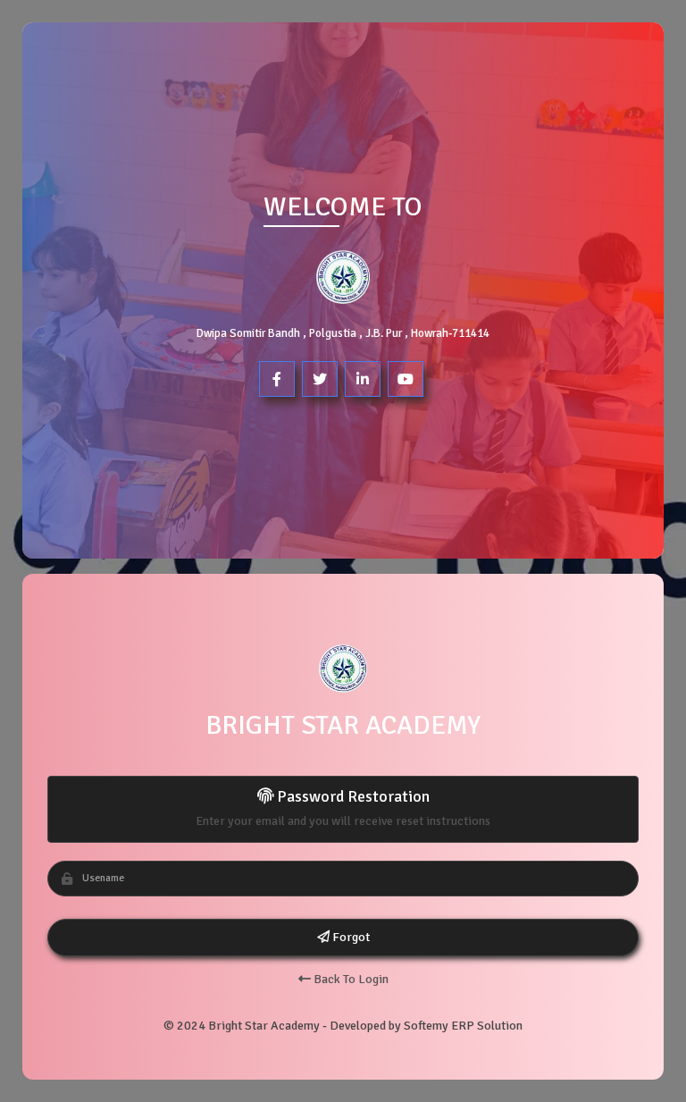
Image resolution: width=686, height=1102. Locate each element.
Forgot (350, 937)
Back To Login (350, 979)
